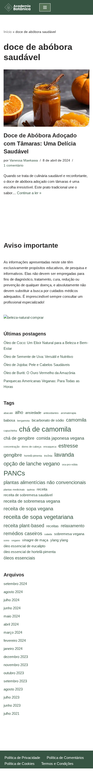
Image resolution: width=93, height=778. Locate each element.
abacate (8, 413)
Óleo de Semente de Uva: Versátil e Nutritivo (38, 357)
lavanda (64, 454)
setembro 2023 (15, 681)
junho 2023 (12, 705)
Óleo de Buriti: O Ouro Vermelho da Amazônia (39, 373)
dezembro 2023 (16, 657)
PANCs (14, 473)
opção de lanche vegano (32, 464)
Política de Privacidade (22, 758)
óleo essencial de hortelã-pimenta (30, 552)
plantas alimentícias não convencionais (45, 482)
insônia (48, 455)
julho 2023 (11, 697)
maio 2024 (12, 616)
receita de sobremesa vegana (32, 501)
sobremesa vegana (69, 534)
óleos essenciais (19, 558)
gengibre (13, 455)
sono (6, 540)
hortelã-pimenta (33, 455)
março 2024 (13, 632)
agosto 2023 (13, 689)
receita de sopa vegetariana (38, 517)
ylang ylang (59, 540)
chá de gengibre (19, 438)
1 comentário (13, 165)
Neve (29, 773)
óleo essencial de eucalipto (24, 546)
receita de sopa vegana (28, 508)
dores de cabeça (31, 446)
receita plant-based (24, 525)
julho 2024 (11, 600)
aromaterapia (68, 413)
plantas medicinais (14, 489)
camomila (76, 420)
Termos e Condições (57, 764)
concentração (12, 446)
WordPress (60, 773)
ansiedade (33, 413)
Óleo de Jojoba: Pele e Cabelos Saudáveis (37, 365)
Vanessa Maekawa (24, 160)
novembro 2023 (16, 665)
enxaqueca (49, 446)
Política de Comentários (65, 758)
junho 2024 (12, 608)
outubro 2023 (14, 673)
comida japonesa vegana (60, 438)
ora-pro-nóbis (70, 464)
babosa (9, 420)
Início (8, 32)
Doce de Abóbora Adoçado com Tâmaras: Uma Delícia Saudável (40, 143)
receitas (52, 526)
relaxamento (72, 525)
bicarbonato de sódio (48, 420)
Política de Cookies (20, 764)
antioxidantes (51, 413)
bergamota (23, 420)
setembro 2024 (15, 584)
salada (48, 534)
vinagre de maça (35, 540)
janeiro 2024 (13, 649)
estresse (68, 446)
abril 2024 (11, 624)
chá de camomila (45, 429)
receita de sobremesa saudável (28, 495)
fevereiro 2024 (15, 640)
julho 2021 (11, 713)
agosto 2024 (13, 592)
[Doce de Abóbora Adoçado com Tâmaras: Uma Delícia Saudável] (46, 98)
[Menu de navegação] (45, 7)
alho (19, 412)
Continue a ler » (29, 193)
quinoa (31, 489)
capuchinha (10, 430)
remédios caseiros (23, 533)
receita (42, 489)
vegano (15, 540)
